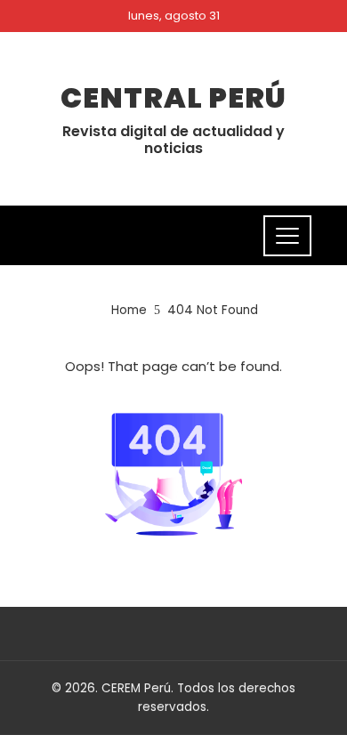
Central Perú (173, 97)
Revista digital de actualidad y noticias (173, 139)
